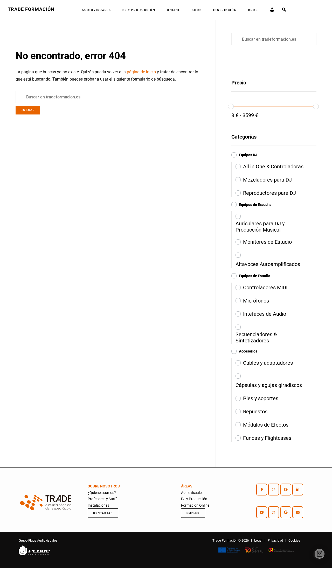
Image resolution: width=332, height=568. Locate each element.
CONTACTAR (103, 513)
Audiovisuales (192, 493)
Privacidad (275, 540)
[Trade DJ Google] (285, 512)
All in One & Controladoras (273, 166)
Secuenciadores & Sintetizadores (256, 337)
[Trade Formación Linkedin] (297, 489)
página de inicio (141, 71)
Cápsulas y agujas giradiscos (269, 385)
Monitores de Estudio (267, 242)
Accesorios (248, 351)
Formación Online (195, 505)
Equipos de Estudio (254, 276)
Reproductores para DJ (269, 193)
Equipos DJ (248, 155)
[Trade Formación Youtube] (261, 512)
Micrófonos (256, 301)
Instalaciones (98, 505)
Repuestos (255, 411)
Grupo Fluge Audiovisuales (38, 540)
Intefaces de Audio (264, 314)
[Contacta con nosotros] (297, 512)
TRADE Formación (31, 9)
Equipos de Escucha (255, 205)
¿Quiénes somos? (102, 493)
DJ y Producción (194, 499)
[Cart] (319, 554)
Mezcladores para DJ (267, 180)
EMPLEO (193, 513)
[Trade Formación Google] (285, 489)
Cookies (294, 540)
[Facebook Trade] (261, 489)
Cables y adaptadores (268, 363)
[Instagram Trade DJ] (273, 512)
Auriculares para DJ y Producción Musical (260, 226)
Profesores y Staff (102, 499)
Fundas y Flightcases (267, 438)
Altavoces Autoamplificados (268, 264)
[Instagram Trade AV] (273, 489)
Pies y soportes (260, 398)
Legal (258, 540)
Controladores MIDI (265, 287)
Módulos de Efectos (265, 425)
